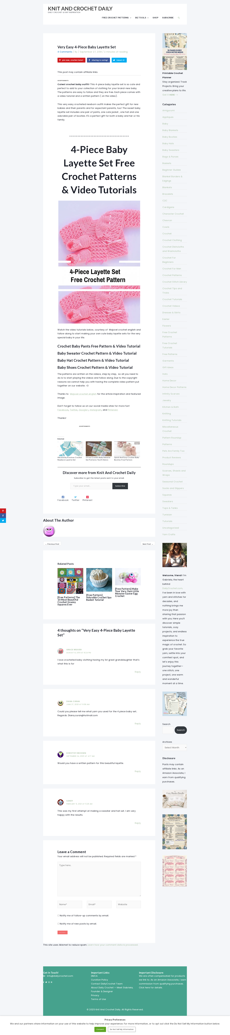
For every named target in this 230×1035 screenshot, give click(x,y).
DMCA (94, 975)
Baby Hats (168, 143)
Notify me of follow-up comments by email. (84, 915)
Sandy (69, 801)
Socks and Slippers (173, 488)
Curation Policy (99, 979)
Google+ (84, 409)
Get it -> (170, 94)
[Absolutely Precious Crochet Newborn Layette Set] (70, 448)
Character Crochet (173, 213)
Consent (100, 1029)
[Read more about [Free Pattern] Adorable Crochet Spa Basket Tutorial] (99, 579)
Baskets (166, 163)
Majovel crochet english (83, 393)
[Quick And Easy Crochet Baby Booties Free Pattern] (127, 448)
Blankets (167, 187)
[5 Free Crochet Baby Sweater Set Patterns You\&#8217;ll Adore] (99, 448)
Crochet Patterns (172, 275)
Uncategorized (170, 527)
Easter (166, 319)
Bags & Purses (170, 156)
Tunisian (167, 514)
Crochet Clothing (172, 240)
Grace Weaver (74, 649)
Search (166, 724)
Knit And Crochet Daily (80, 9)
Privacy (95, 995)
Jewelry (166, 400)
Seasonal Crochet (172, 481)
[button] (179, 17)
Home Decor (169, 380)
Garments (168, 360)
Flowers (166, 325)
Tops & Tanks (170, 508)
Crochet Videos (171, 305)
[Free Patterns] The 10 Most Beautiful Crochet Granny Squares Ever (69, 601)
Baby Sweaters (170, 150)
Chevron (167, 220)
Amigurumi (168, 110)
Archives (167, 741)
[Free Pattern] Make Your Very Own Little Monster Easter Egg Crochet (127, 592)
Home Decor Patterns (174, 387)
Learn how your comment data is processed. (113, 944)
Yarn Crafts (168, 534)
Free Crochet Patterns (115, 17)
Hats (165, 373)
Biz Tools (140, 17)
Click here (144, 987)
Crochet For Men (171, 268)
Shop (155, 17)
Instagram (96, 409)
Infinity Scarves (171, 393)
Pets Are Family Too (173, 450)
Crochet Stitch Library (174, 281)
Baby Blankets (170, 130)
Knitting (166, 413)
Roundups (168, 464)
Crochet (167, 233)
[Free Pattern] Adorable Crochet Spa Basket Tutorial (98, 597)
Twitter (74, 409)
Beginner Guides (171, 169)
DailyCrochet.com (172, 588)
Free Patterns (169, 354)
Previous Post (52, 544)
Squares (167, 494)
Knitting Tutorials (171, 420)
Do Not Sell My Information (122, 1029)
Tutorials (167, 521)
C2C (164, 200)
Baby (165, 123)
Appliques (168, 117)
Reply (138, 671)
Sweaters (167, 501)
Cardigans (168, 207)
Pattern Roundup (171, 437)
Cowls (165, 226)
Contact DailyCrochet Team (107, 983)
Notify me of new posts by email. (78, 923)
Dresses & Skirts (171, 312)
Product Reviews (171, 457)
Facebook (63, 409)
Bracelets (167, 193)
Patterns (167, 444)
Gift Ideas (167, 367)
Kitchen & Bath (170, 406)
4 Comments (65, 51)
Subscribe (168, 17)
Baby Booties (169, 136)
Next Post (148, 544)
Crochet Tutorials (172, 299)
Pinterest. (113, 409)
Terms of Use (98, 999)
